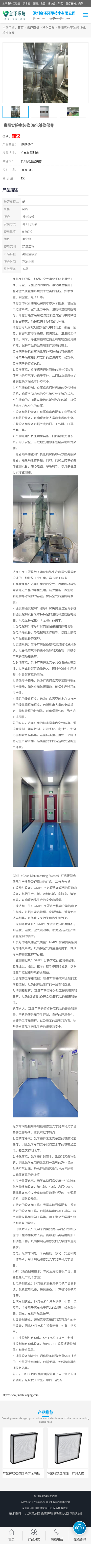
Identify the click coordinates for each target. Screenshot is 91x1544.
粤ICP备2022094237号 (58, 1502)
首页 (21, 27)
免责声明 (47, 1513)
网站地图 (76, 1513)
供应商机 (33, 27)
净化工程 (48, 27)
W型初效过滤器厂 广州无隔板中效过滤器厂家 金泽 (37, 1473)
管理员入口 (61, 1513)
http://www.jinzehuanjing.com (20, 1395)
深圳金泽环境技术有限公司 (37, 1508)
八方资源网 (32, 1513)
